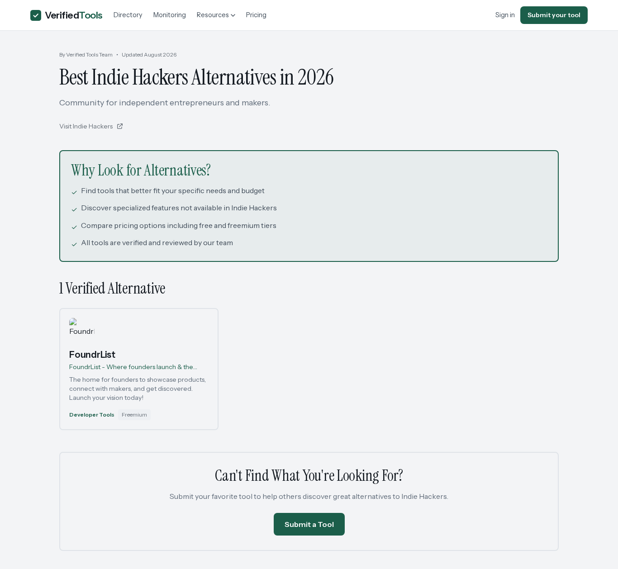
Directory (128, 15)
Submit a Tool (309, 524)
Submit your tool (554, 15)
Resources (213, 15)
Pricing (256, 15)
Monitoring (169, 15)
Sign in (505, 15)
